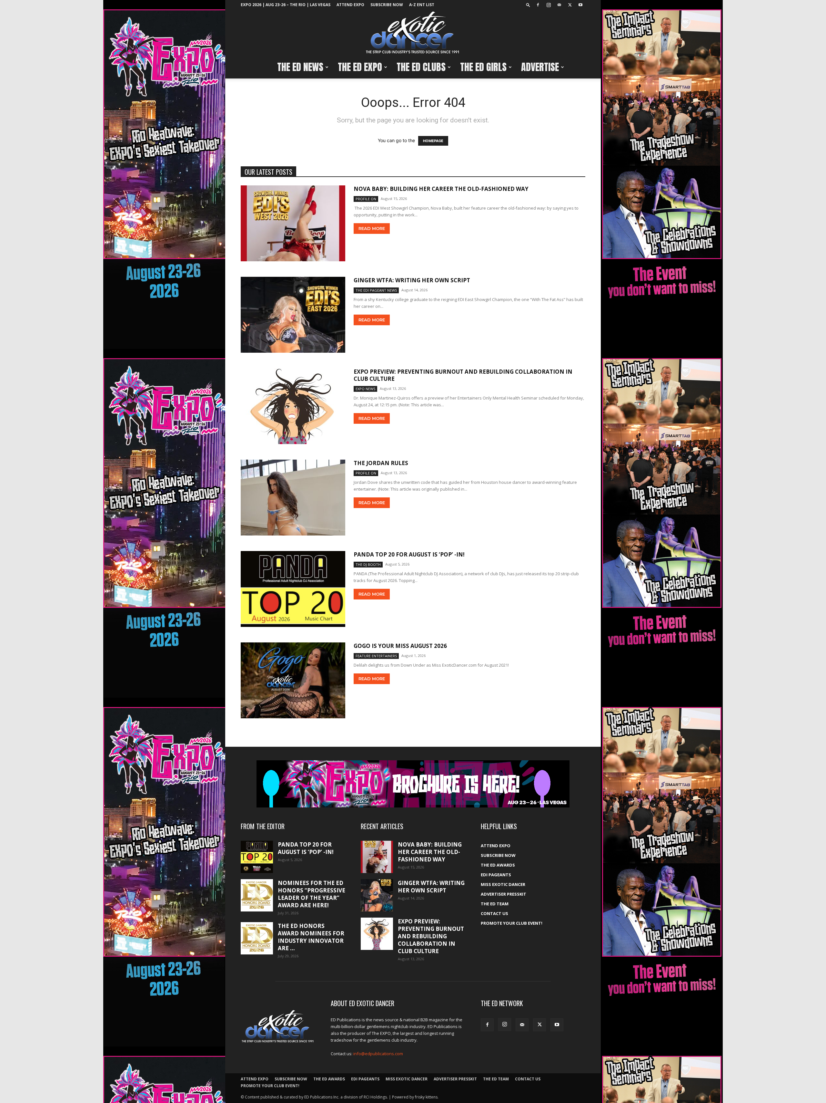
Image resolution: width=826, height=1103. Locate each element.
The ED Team (495, 904)
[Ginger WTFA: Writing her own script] (293, 315)
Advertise (540, 67)
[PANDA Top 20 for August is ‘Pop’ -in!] (293, 589)
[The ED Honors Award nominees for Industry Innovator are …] (257, 938)
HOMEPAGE (433, 141)
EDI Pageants (496, 875)
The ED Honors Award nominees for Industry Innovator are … (311, 937)
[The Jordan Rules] (293, 498)
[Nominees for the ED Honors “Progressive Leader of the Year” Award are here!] (257, 895)
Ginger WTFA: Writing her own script (412, 280)
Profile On (366, 198)
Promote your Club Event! (511, 923)
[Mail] (559, 5)
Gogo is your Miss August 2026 (400, 646)
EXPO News (365, 388)
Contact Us (494, 913)
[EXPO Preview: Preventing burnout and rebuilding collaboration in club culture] (293, 406)
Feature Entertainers (376, 655)
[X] (570, 5)
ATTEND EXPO (350, 4)
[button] (528, 4)
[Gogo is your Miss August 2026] (293, 680)
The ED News (300, 67)
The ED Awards (498, 865)
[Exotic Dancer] (413, 33)
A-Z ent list (421, 4)
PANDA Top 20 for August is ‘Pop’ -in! (409, 554)
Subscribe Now (386, 4)
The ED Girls (483, 67)
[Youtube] (580, 5)
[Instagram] (548, 5)
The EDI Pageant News (376, 290)
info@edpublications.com (378, 1053)
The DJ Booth (368, 564)
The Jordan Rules (381, 463)
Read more (371, 228)
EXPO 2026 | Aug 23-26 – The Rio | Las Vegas (285, 4)
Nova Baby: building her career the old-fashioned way (441, 189)
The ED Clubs (421, 67)
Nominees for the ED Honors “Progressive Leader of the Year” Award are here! (311, 894)
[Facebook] (538, 5)
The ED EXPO (360, 67)
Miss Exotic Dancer (503, 884)
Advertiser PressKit (503, 894)
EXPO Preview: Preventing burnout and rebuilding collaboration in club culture (463, 375)
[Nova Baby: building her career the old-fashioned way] (293, 223)
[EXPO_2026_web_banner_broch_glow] (413, 783)
